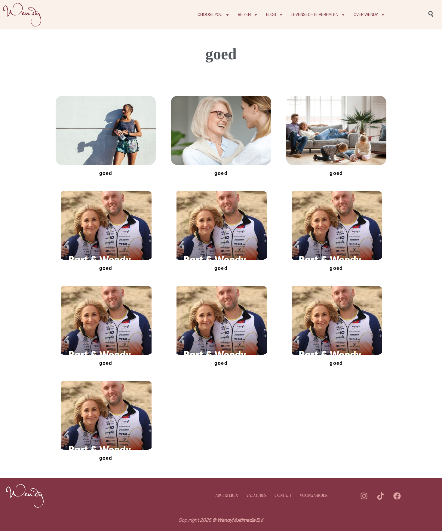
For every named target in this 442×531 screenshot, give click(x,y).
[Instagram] (364, 495)
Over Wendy (366, 14)
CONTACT (283, 496)
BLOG (271, 14)
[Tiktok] (380, 495)
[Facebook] (397, 495)
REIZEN (244, 14)
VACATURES (256, 496)
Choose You (210, 14)
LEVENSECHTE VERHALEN (314, 14)
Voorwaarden (313, 496)
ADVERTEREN (226, 496)
